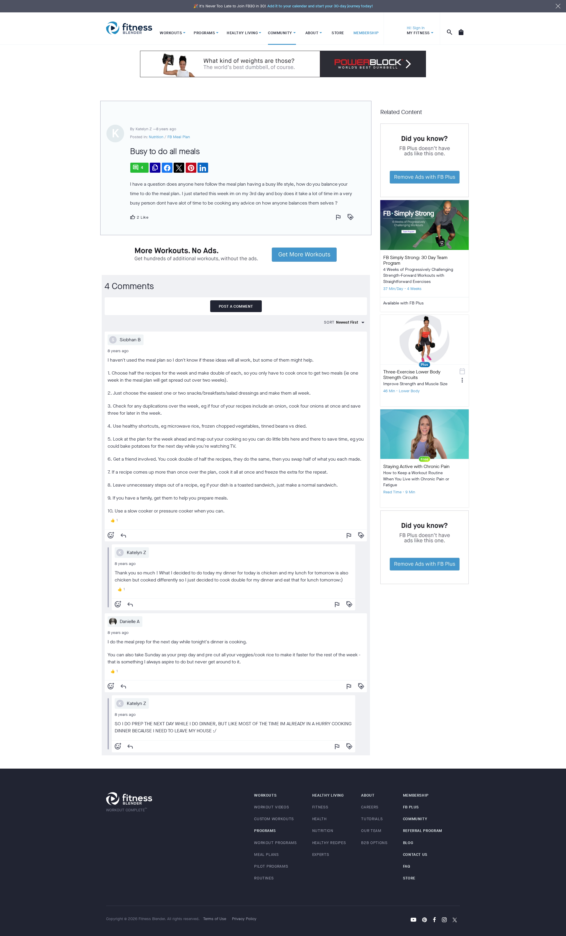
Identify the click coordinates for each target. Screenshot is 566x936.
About (367, 795)
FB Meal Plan (178, 136)
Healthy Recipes (329, 842)
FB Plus (411, 807)
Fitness (320, 807)
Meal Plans (266, 854)
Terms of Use (214, 918)
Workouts (265, 795)
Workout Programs (275, 842)
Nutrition (156, 136)
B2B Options (374, 842)
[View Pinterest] (424, 920)
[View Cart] (461, 28)
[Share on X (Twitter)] (179, 167)
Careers (370, 807)
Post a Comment (236, 306)
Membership (416, 795)
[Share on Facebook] (167, 167)
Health (319, 818)
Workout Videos (271, 807)
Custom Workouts (274, 818)
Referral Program (422, 830)
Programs (265, 830)
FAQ (406, 866)
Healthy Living (328, 795)
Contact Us (415, 854)
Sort (329, 322)
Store (409, 878)
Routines (264, 878)
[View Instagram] (444, 920)
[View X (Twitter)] (455, 920)
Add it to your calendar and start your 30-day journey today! (320, 6)
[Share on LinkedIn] (202, 167)
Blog (408, 842)
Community (415, 818)
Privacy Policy (244, 918)
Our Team (371, 830)
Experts (320, 854)
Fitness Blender (129, 28)
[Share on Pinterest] (191, 167)
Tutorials (372, 818)
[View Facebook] (434, 920)
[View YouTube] (413, 920)
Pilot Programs (271, 866)
